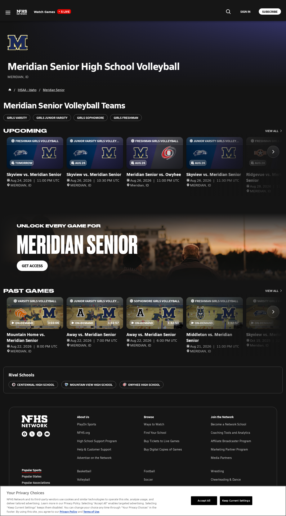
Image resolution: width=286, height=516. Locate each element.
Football (149, 471)
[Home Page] (10, 89)
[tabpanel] (170, 479)
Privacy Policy (68, 511)
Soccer (148, 479)
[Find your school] (228, 11)
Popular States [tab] (31, 476)
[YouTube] (47, 434)
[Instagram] (39, 434)
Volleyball (83, 479)
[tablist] (43, 476)
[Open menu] (8, 12)
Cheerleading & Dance (226, 479)
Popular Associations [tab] (36, 482)
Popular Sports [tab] (31, 470)
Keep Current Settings (236, 500)
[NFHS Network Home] (22, 12)
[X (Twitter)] (32, 434)
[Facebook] (24, 434)
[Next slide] (273, 152)
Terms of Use (91, 511)
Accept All (204, 500)
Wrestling (217, 471)
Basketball (84, 471)
